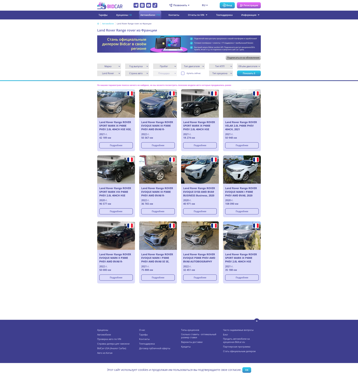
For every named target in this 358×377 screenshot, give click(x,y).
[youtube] (148, 5)
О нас (142, 330)
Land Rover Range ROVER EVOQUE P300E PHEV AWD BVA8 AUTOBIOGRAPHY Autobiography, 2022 (199, 258)
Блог (225, 334)
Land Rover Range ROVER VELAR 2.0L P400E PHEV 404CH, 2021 (241, 125)
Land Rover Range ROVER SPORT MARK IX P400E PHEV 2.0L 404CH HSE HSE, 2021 (115, 125)
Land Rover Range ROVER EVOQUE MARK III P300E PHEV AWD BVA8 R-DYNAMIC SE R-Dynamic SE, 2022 (157, 125)
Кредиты (186, 346)
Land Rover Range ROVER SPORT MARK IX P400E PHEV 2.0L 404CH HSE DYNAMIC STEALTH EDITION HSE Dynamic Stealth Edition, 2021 (241, 258)
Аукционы (102, 330)
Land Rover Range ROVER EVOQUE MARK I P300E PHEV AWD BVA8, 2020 (241, 191)
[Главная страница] (98, 23)
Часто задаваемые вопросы (238, 330)
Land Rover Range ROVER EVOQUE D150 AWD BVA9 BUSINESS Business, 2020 (199, 191)
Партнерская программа (236, 346)
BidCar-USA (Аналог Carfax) (111, 348)
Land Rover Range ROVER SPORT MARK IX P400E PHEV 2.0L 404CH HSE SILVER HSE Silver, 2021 (199, 125)
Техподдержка (224, 15)
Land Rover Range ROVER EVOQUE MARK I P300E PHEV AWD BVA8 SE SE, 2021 (157, 258)
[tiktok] (154, 5)
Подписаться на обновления (243, 57)
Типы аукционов (190, 330)
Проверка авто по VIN (109, 339)
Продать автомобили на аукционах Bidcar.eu (236, 340)
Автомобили (108, 23)
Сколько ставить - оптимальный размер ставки (198, 336)
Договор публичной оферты (154, 348)
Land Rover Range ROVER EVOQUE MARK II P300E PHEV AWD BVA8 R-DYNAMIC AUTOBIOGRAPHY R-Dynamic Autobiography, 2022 (115, 258)
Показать (249, 73)
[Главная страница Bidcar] (109, 5)
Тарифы (103, 15)
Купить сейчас (194, 73)
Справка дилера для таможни (113, 343)
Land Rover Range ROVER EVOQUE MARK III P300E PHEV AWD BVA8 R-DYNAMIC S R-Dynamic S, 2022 (157, 191)
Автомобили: (150, 15)
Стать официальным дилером (239, 351)
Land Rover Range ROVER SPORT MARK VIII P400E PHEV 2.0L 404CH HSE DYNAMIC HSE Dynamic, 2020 (115, 191)
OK (246, 370)
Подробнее (116, 145)
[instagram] (142, 5)
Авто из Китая (104, 352)
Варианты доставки (191, 342)
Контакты (174, 15)
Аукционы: (124, 15)
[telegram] (136, 5)
